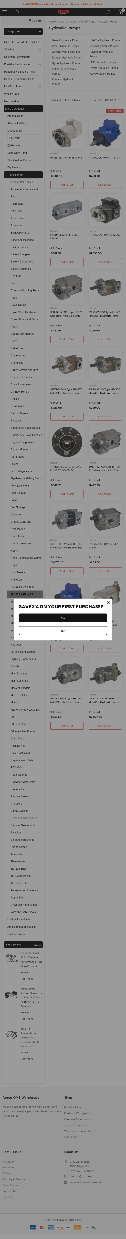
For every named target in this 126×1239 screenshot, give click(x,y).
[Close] (108, 602)
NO (63, 631)
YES (63, 617)
